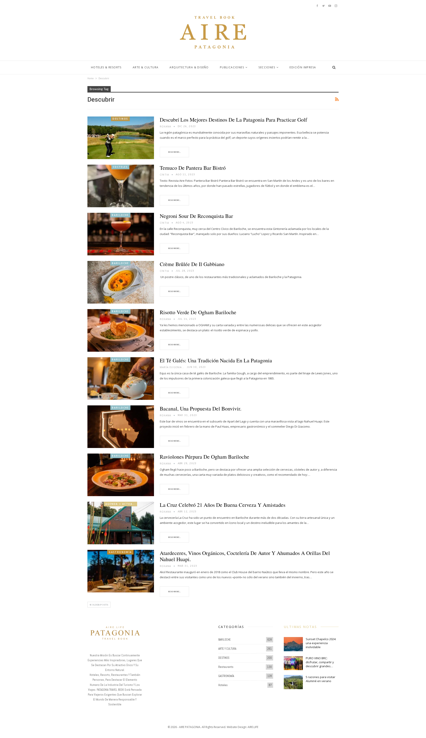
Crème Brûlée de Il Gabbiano (192, 264)
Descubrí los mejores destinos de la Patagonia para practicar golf (233, 119)
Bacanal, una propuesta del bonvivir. (200, 408)
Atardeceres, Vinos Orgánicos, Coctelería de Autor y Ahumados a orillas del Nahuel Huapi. (245, 556)
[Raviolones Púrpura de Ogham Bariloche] (120, 475)
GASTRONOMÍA (120, 552)
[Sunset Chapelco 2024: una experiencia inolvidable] (293, 644)
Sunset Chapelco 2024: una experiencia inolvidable (321, 643)
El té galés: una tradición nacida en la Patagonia (216, 360)
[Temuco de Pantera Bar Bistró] (120, 186)
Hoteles (223, 685)
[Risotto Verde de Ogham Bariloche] (120, 330)
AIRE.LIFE (253, 727)
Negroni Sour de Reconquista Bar (196, 215)
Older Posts (99, 604)
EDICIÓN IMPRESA (303, 67)
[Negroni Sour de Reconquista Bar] (120, 234)
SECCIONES (266, 67)
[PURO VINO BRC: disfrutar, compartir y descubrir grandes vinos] (293, 663)
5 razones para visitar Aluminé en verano (320, 679)
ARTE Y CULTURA (227, 649)
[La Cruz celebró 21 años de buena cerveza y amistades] (120, 523)
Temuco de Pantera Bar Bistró (193, 167)
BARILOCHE (120, 215)
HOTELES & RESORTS (106, 67)
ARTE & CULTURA (146, 67)
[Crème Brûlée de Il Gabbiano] (120, 282)
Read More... (174, 152)
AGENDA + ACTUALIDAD (121, 503)
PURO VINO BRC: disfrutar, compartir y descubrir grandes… (320, 662)
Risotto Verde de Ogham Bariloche (198, 312)
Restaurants (225, 667)
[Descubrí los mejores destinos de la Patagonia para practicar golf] (120, 137)
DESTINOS (120, 118)
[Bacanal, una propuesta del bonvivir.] (120, 426)
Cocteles (120, 166)
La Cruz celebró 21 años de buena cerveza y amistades (222, 504)
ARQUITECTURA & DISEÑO (189, 67)
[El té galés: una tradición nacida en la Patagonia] (120, 378)
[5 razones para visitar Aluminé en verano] (293, 682)
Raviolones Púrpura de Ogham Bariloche (204, 456)
